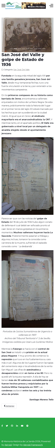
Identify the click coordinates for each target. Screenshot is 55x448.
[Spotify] (27, 426)
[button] (5, 35)
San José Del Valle (21, 69)
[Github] (12, 426)
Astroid (8, 445)
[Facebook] (2, 426)
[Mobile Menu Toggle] (3, 6)
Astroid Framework (33, 445)
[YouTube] (22, 426)
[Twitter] (7, 426)
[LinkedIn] (17, 426)
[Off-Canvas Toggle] (51, 6)
